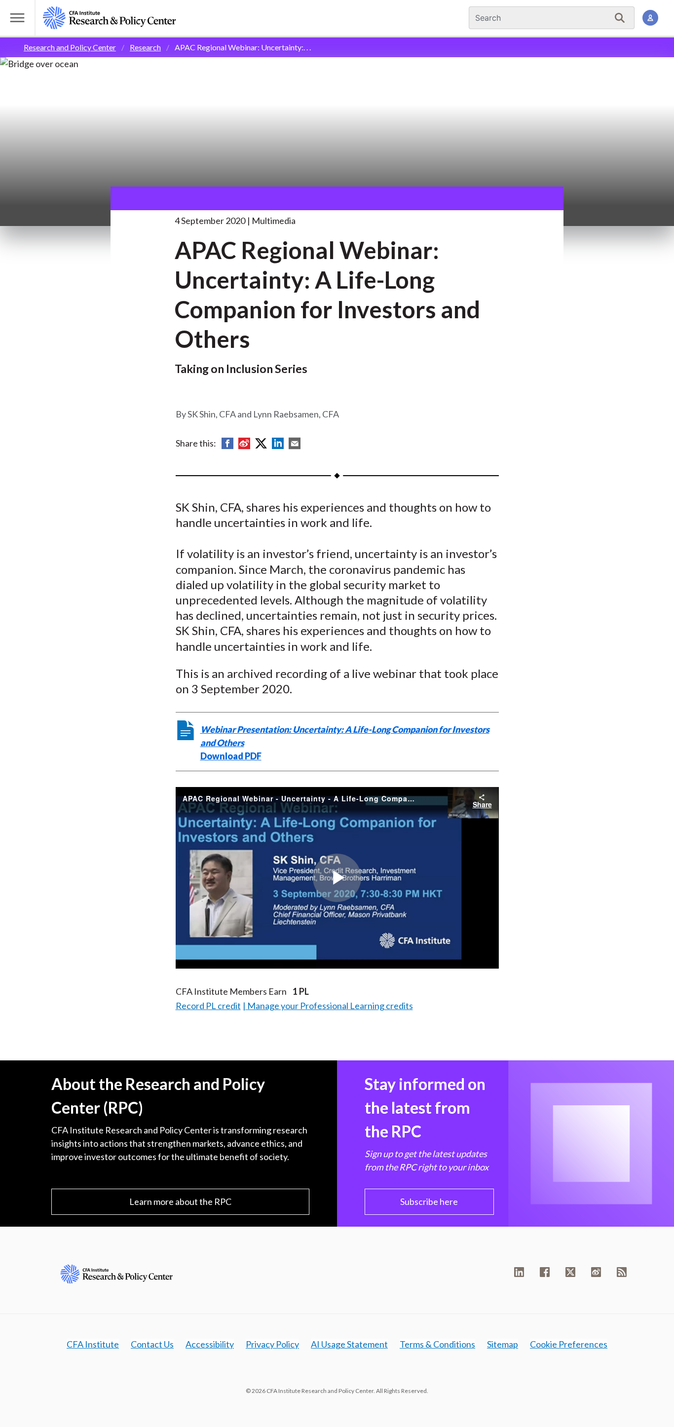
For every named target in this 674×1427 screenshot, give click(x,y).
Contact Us (152, 1344)
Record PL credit (208, 1005)
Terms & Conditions (437, 1344)
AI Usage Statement (349, 1344)
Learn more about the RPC (180, 1201)
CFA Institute (93, 1344)
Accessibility (210, 1344)
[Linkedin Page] (519, 1272)
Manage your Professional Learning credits (330, 1005)
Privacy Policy (272, 1344)
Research (145, 47)
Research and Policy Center (70, 47)
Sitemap (502, 1344)
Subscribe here (429, 1201)
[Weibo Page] (596, 1272)
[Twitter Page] (570, 1272)
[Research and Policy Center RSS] (622, 1272)
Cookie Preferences (568, 1344)
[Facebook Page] (545, 1272)
